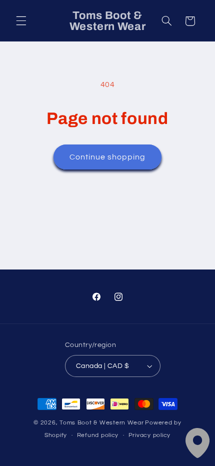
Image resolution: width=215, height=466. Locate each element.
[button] (21, 21)
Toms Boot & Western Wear (102, 423)
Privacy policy (149, 435)
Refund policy (98, 435)
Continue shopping (108, 157)
